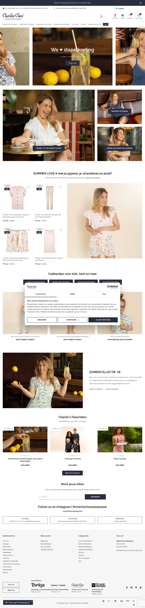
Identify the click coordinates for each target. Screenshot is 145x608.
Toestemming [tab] (41, 294)
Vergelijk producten (47, 549)
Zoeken (101, 16)
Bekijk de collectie (93, 178)
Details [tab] (72, 294)
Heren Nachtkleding (27, 24)
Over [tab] (104, 294)
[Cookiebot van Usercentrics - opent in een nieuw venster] (108, 286)
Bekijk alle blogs (72, 473)
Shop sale (72, 63)
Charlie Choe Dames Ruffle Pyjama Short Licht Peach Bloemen (16, 259)
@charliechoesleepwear (72, 511)
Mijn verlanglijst (46, 547)
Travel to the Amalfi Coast (49, 148)
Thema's (83, 24)
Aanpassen (71, 320)
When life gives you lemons (119, 148)
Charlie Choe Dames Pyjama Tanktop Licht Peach (49, 259)
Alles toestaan (103, 320)
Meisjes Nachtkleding (43, 24)
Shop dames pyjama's (25, 340)
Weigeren (42, 320)
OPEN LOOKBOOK (96, 389)
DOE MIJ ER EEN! (112, 389)
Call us (11, 584)
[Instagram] (131, 587)
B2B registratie (7, 569)
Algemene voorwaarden (10, 561)
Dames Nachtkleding (10, 24)
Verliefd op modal (119, 111)
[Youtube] (140, 587)
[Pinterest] (136, 587)
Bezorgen (6, 544)
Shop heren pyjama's (72, 340)
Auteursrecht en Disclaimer (11, 564)
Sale (105, 24)
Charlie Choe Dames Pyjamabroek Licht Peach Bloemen (48, 216)
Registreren (44, 541)
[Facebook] (126, 587)
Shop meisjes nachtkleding (120, 340)
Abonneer (95, 497)
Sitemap (5, 572)
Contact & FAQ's (8, 555)
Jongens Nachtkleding (62, 24)
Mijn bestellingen (46, 544)
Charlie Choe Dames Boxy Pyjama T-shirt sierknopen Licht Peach (16, 216)
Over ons (5, 541)
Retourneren (7, 547)
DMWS (78, 603)
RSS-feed (85, 603)
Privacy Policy (7, 567)
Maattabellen (7, 552)
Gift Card (75, 24)
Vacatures (6, 558)
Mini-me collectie (95, 24)
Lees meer (25, 465)
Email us (11, 590)
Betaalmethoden (8, 549)
